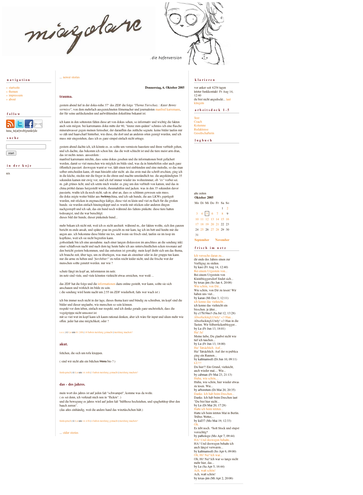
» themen (12, 91)
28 (217, 229)
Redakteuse (201, 129)
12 (207, 219)
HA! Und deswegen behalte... (212, 439)
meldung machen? (123, 332)
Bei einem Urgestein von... (210, 271)
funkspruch (65, 372)
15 (222, 219)
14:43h (86, 421)
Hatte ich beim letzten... (208, 409)
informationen (106, 283)
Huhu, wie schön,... (206, 378)
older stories (70, 432)
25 (202, 229)
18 (202, 224)
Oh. (196, 424)
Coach (198, 121)
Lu (70, 332)
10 (197, 219)
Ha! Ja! (198, 332)
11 (202, 219)
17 (197, 224)
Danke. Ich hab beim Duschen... (214, 393)
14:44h (86, 372)
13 (212, 219)
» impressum (14, 95)
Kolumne (200, 125)
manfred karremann (167, 109)
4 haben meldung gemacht (104, 421)
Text (196, 118)
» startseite (13, 87)
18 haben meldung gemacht (99, 332)
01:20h (79, 332)
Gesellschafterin (204, 133)
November (222, 240)
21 (217, 224)
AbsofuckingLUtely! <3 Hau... (213, 317)
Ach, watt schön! (205, 470)
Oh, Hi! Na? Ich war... (208, 455)
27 (212, 229)
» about (11, 99)
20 (212, 224)
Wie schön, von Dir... (207, 286)
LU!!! (197, 363)
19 (207, 224)
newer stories (71, 77)
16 (227, 219)
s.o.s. (62, 332)
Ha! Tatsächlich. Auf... (208, 347)
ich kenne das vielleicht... (209, 301)
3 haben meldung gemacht (104, 372)
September (202, 240)
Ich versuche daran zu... (209, 255)
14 (217, 219)
